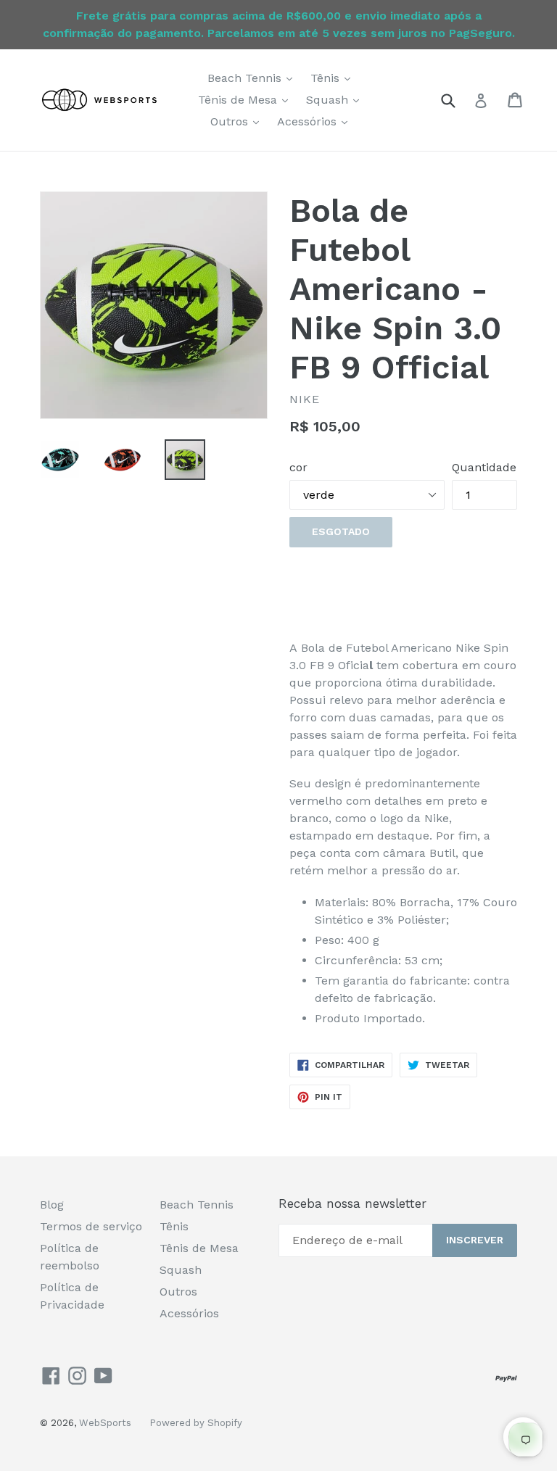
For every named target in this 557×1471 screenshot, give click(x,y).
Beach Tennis (253, 77)
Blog (52, 1204)
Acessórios (316, 121)
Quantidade (484, 467)
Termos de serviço (91, 1226)
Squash (336, 99)
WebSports (105, 1422)
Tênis (334, 77)
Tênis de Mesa (246, 99)
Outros (238, 121)
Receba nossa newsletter (352, 1203)
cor (298, 467)
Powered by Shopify (195, 1422)
